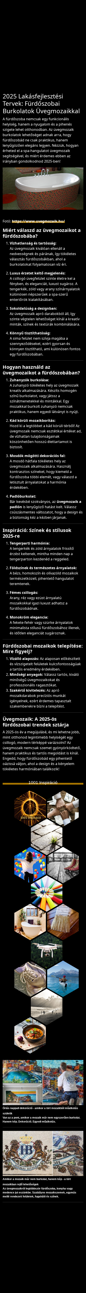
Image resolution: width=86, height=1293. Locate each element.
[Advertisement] (43, 48)
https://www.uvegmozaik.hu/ (38, 221)
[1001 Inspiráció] (30, 808)
